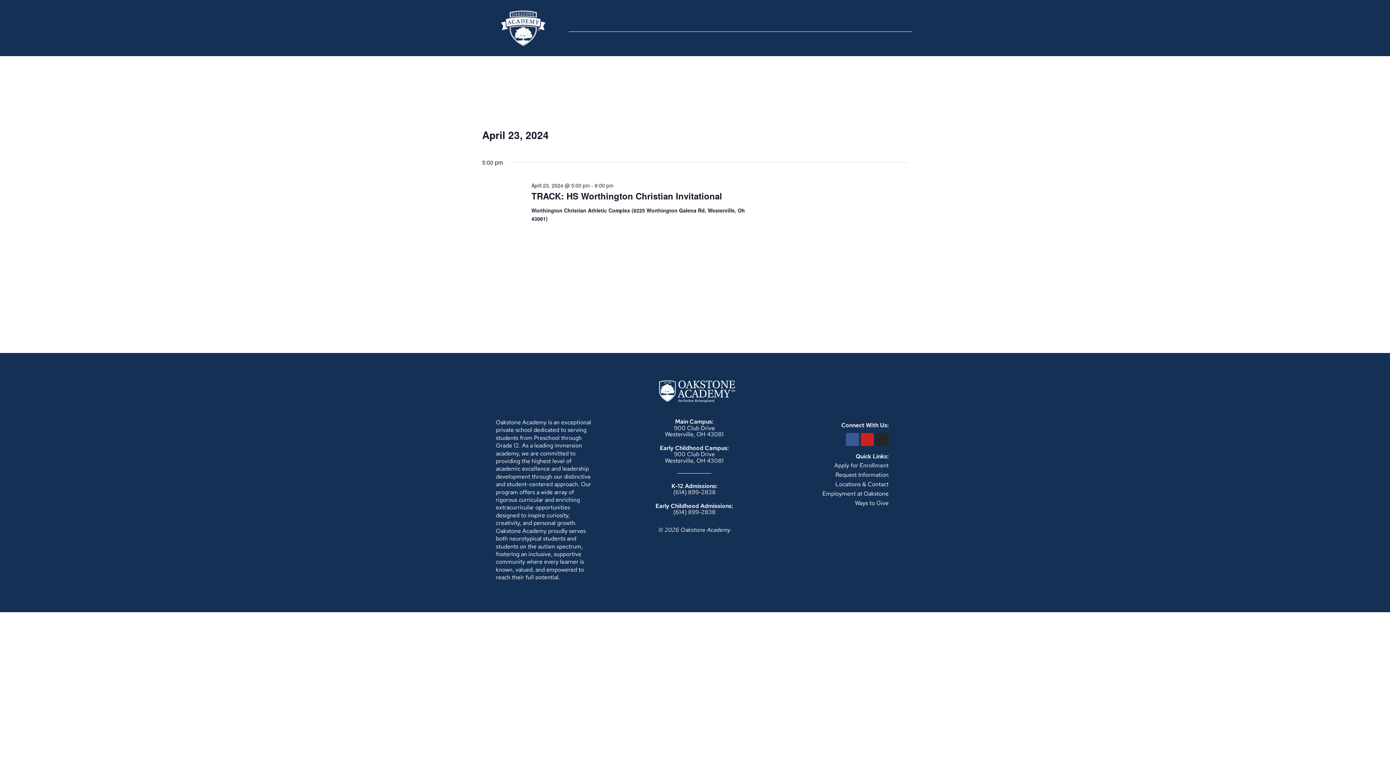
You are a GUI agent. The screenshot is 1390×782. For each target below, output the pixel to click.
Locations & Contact (862, 484)
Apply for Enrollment (861, 465)
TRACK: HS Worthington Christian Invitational (626, 196)
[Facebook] (852, 439)
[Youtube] (867, 439)
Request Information (862, 475)
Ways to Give (872, 503)
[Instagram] (882, 439)
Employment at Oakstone (855, 493)
